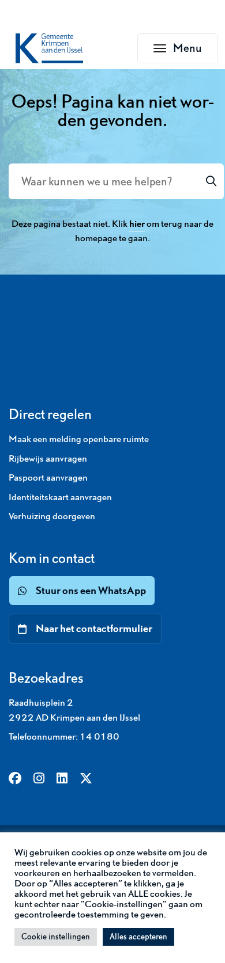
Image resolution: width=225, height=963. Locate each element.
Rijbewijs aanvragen (48, 458)
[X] (86, 779)
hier (137, 223)
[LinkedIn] (62, 779)
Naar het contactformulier (94, 628)
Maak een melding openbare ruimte (79, 438)
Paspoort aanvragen (48, 477)
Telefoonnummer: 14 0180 (64, 736)
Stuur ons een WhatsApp (91, 590)
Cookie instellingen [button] (55, 936)
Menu (195, 51)
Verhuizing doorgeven (52, 516)
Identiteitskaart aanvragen (60, 497)
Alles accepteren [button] (138, 936)
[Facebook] (15, 779)
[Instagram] (38, 779)
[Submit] (211, 181)
